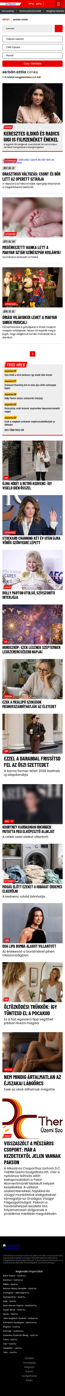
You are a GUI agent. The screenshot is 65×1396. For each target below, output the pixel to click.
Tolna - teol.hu (10, 1339)
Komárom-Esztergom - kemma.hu (20, 1322)
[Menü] (58, 4)
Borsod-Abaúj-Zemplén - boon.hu (19, 1288)
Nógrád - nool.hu (11, 1327)
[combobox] (29, 39)
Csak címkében (32, 63)
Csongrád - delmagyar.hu (16, 1293)
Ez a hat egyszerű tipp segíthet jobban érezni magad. (28, 1021)
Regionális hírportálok (29, 1271)
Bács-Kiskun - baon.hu (14, 1276)
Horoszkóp (8, 11)
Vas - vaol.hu (9, 1344)
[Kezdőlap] (10, 4)
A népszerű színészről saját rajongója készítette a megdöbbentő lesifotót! (31, 185)
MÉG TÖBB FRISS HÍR (14, 430)
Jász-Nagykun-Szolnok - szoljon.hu (20, 1318)
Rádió (29, 1380)
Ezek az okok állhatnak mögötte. (29, 1089)
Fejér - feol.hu (9, 1301)
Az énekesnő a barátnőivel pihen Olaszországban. (28, 953)
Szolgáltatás (30, 1376)
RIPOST (6, 19)
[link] (10, 160)
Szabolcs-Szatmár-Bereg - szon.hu (20, 1335)
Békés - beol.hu (10, 1284)
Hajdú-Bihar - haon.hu (14, 1310)
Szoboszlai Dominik (30, 11)
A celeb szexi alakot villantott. (25, 837)
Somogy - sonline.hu (13, 1331)
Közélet (30, 1358)
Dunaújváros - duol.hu (14, 1297)
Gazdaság (29, 1362)
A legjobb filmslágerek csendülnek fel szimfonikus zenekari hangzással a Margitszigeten (30, 146)
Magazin (29, 1367)
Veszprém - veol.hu (12, 1348)
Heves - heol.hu (10, 1314)
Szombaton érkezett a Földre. (20, 257)
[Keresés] (50, 3)
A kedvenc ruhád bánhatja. (24, 896)
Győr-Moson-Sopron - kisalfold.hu (20, 1305)
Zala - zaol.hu (10, 1352)
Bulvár (29, 1371)
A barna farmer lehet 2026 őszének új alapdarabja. (32, 773)
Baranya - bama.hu (13, 1280)
